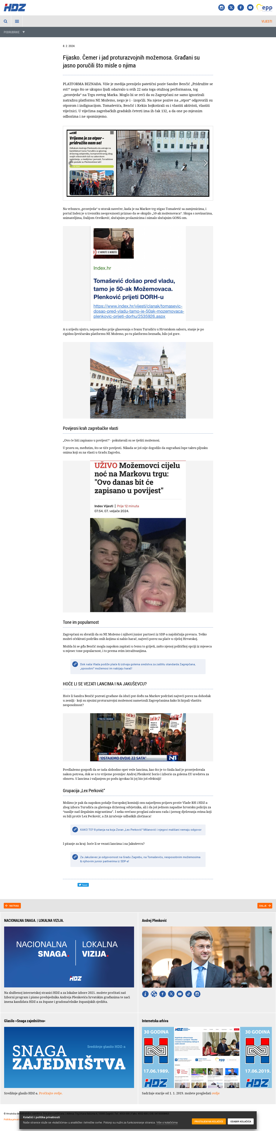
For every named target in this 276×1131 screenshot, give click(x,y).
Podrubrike (12, 32)
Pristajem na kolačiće (209, 1121)
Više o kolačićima (167, 1122)
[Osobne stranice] (154, 994)
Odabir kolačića (240, 1121)
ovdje (216, 1093)
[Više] (145, 994)
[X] (231, 8)
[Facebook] (240, 8)
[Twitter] (171, 994)
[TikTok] (188, 994)
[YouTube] (250, 8)
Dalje (263, 905)
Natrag (14, 905)
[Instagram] (221, 8)
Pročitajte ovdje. (51, 1093)
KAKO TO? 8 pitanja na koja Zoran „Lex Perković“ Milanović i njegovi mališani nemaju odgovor (140, 829)
